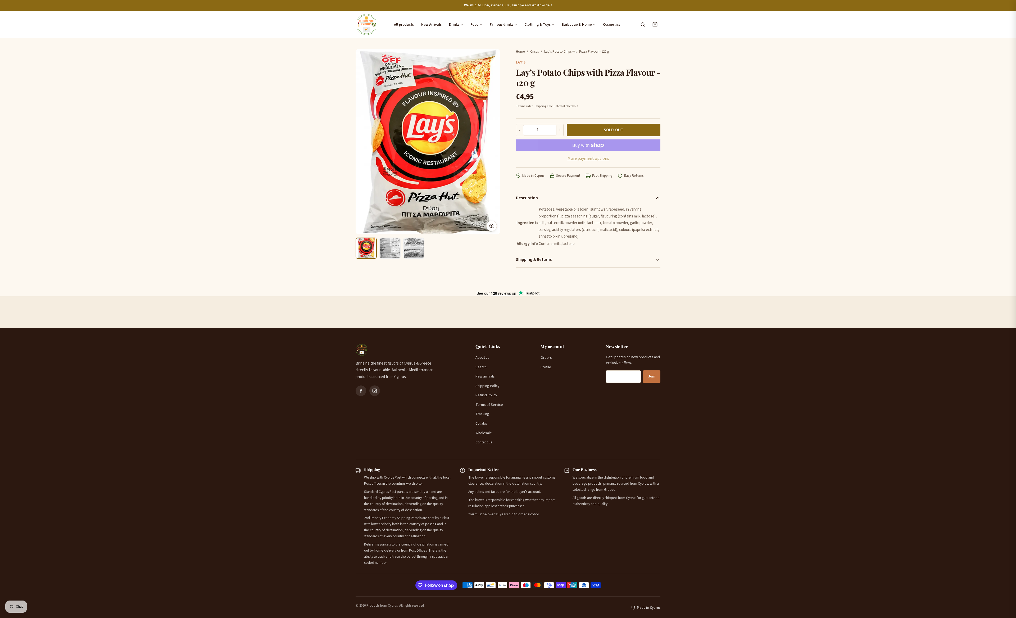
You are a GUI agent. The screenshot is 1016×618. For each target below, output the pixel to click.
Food (474, 24)
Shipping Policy (487, 386)
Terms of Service (489, 404)
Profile (546, 367)
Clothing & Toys (537, 24)
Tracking (482, 414)
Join (651, 376)
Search (481, 367)
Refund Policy (486, 395)
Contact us (483, 442)
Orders (546, 357)
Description (527, 198)
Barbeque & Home (577, 24)
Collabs (481, 423)
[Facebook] (361, 390)
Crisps (534, 51)
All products (404, 24)
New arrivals (485, 376)
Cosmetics (611, 24)
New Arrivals (431, 24)
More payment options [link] (588, 158)
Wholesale (483, 433)
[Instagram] (374, 390)
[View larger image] (491, 226)
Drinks (454, 24)
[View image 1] (366, 248)
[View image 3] (413, 248)
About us (482, 357)
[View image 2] (390, 248)
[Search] (642, 24)
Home (520, 51)
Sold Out (613, 130)
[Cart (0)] (654, 24)
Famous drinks (501, 24)
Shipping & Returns (534, 259)
